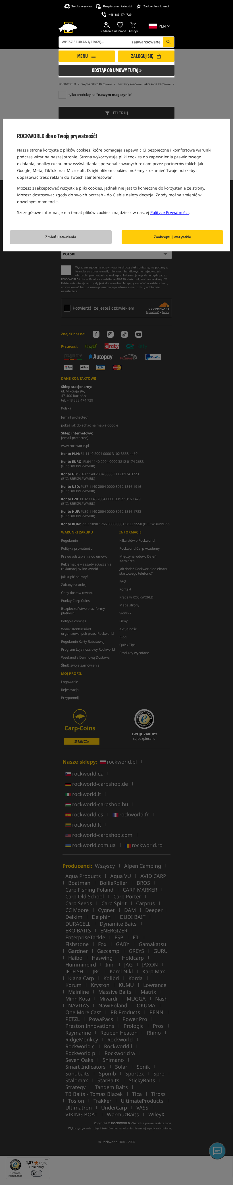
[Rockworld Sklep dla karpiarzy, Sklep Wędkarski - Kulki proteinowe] (68, 27)
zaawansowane (146, 42)
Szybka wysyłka (81, 6)
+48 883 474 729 (120, 14)
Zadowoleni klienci (156, 6)
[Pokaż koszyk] (133, 25)
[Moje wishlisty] (120, 25)
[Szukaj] (168, 42)
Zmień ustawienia (60, 237)
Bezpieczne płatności (117, 6)
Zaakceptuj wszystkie (172, 237)
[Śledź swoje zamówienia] (107, 25)
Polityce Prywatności (169, 212)
